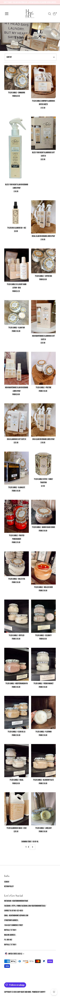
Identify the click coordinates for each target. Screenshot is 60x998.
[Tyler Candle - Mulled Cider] (43, 568)
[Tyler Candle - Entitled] (16, 616)
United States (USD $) (15, 953)
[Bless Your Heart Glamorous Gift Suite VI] (43, 133)
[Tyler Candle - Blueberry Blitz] (43, 760)
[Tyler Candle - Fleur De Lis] (16, 712)
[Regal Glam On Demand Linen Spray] (43, 216)
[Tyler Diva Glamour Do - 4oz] (16, 212)
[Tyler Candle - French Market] (43, 664)
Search (6, 882)
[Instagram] (8, 979)
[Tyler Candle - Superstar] (43, 260)
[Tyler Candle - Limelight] (43, 808)
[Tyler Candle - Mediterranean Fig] (16, 664)
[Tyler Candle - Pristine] (43, 368)
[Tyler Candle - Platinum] (43, 712)
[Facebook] (5, 979)
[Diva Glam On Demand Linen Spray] (43, 420)
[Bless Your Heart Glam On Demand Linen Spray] (16, 149)
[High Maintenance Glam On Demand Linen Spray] (16, 368)
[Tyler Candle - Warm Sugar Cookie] (43, 512)
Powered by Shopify (38, 992)
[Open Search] (49, 14)
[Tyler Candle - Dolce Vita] (16, 563)
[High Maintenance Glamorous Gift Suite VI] (43, 316)
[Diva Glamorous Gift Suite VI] (16, 420)
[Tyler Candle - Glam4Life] (16, 468)
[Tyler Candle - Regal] (16, 760)
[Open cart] (54, 14)
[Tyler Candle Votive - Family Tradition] (43, 464)
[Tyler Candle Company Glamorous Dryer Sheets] (43, 81)
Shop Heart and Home (24, 992)
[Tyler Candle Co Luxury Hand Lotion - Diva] (16, 265)
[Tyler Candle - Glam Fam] (16, 312)
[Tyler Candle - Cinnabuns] (16, 77)
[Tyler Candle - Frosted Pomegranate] (16, 516)
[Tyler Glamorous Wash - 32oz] (16, 808)
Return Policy (9, 886)
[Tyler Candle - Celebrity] (43, 616)
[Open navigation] (6, 13)
